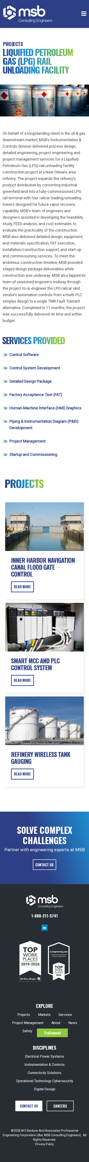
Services (65, 1015)
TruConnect (52, 1033)
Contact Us (44, 864)
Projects (13, 44)
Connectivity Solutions (44, 1073)
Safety (27, 1031)
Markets (44, 1015)
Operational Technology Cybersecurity (44, 1081)
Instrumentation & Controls (44, 1065)
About (55, 1023)
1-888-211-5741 (44, 916)
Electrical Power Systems (44, 1056)
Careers (60, 1106)
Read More (22, 586)
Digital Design (44, 1089)
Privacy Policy (44, 1144)
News (72, 1023)
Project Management (27, 1023)
